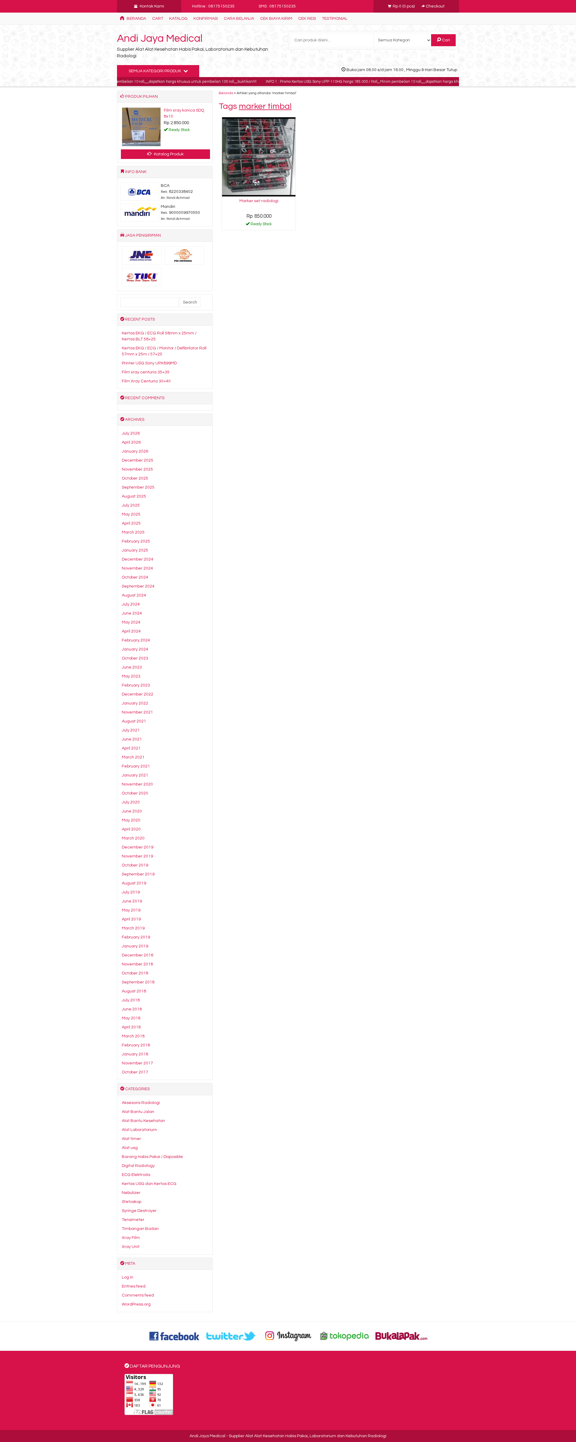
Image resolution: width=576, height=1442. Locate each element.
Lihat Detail (261, 225)
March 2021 (133, 757)
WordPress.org (136, 1304)
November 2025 (137, 469)
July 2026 (131, 433)
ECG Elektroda (136, 1175)
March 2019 (133, 928)
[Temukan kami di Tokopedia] (345, 1336)
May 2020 (131, 820)
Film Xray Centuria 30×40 (146, 381)
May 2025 (131, 514)
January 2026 (135, 451)
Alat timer (131, 1139)
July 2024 (131, 604)
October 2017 (135, 1072)
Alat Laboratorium (139, 1130)
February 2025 (136, 541)
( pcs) (404, 6)
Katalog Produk (168, 154)
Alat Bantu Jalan (138, 1112)
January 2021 (135, 775)
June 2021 (132, 739)
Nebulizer (131, 1193)
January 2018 (135, 1054)
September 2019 (138, 874)
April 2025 (131, 523)
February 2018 (136, 1045)
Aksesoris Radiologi (141, 1103)
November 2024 (137, 568)
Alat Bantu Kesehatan (143, 1121)
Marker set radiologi (258, 201)
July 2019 (131, 892)
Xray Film (131, 1238)
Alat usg (130, 1148)
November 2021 (137, 712)
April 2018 (131, 1027)
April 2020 (131, 829)
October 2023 (135, 658)
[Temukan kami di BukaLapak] (401, 1336)
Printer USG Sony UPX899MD (149, 363)
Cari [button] (445, 40)
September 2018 (138, 982)
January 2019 (135, 946)
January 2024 (135, 649)
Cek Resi (307, 18)
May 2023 (131, 676)
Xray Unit (131, 1247)
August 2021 (134, 721)
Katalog (178, 18)
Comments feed (138, 1295)
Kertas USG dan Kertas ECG (149, 1184)
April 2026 (131, 442)
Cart (157, 18)
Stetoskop (131, 1202)
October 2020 (135, 793)
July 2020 (131, 802)
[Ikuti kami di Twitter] (231, 1336)
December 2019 (137, 847)
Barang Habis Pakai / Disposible (152, 1157)
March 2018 (133, 1036)
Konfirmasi (206, 18)
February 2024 (136, 640)
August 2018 (134, 991)
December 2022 (137, 694)
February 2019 (136, 937)
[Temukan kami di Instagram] (288, 1336)
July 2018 (131, 1000)
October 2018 (135, 973)
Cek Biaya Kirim (276, 18)
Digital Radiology (138, 1166)
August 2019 (134, 883)
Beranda (136, 18)
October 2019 (135, 865)
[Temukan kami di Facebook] (174, 1336)
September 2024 (138, 586)
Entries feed (134, 1286)
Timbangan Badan (140, 1229)
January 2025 (135, 550)
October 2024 (135, 577)
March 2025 (133, 532)
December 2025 (137, 460)
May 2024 (131, 622)
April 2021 (131, 748)
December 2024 (137, 559)
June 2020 (132, 811)
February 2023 (136, 685)
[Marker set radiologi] (259, 156)
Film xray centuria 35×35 (146, 372)
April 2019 (131, 919)
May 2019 (131, 910)
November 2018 (137, 964)
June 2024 (132, 613)
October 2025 (135, 478)
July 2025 (131, 505)
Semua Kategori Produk (155, 71)
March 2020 (133, 838)
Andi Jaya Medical (159, 38)
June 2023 (132, 667)
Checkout (435, 6)
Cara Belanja (239, 18)
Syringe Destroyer (139, 1211)
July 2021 (131, 730)
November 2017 (137, 1063)
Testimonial (334, 18)
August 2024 (134, 595)
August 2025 (134, 496)
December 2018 (137, 955)
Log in (127, 1277)
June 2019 (132, 901)
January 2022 (135, 703)
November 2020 (137, 784)
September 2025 (138, 487)
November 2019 (137, 856)
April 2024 (131, 631)
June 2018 (132, 1009)
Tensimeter (133, 1220)
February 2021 (136, 766)
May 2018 (131, 1018)
